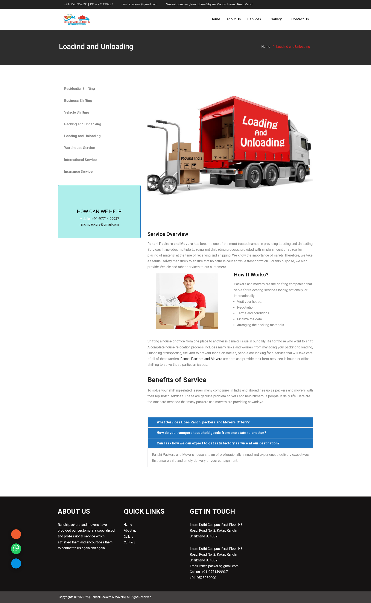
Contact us (300, 19)
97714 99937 (109, 219)
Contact (129, 542)
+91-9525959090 (203, 578)
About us (130, 530)
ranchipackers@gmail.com (140, 4)
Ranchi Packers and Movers (201, 359)
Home (215, 19)
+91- (95, 219)
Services (254, 19)
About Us (234, 19)
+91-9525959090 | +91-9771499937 (88, 4)
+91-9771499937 (214, 572)
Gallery (276, 19)
